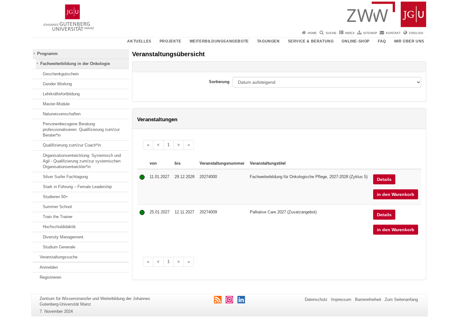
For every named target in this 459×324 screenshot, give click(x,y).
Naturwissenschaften (62, 114)
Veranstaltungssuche (58, 257)
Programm (47, 53)
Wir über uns (409, 41)
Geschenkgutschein (61, 74)
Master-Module (56, 104)
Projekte (170, 41)
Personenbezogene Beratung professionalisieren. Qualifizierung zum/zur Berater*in (81, 130)
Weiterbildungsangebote (219, 41)
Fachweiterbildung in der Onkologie (75, 63)
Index (350, 33)
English (416, 33)
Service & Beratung (311, 41)
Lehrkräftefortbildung (61, 94)
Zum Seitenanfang (401, 299)
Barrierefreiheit (368, 299)
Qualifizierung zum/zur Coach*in (72, 145)
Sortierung (219, 81)
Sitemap (370, 33)
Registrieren (50, 277)
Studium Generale (59, 247)
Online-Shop (356, 41)
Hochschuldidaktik (59, 226)
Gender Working (57, 84)
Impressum (341, 299)
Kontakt (393, 33)
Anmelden (49, 267)
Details (384, 179)
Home (312, 33)
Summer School (57, 206)
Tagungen (268, 41)
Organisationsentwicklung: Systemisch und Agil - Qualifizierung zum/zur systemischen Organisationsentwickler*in (82, 161)
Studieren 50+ (55, 196)
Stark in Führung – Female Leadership (77, 186)
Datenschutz (316, 299)
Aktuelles (139, 41)
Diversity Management (63, 237)
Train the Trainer (57, 216)
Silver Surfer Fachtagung (65, 176)
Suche (331, 33)
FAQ (382, 41)
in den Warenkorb (395, 194)
